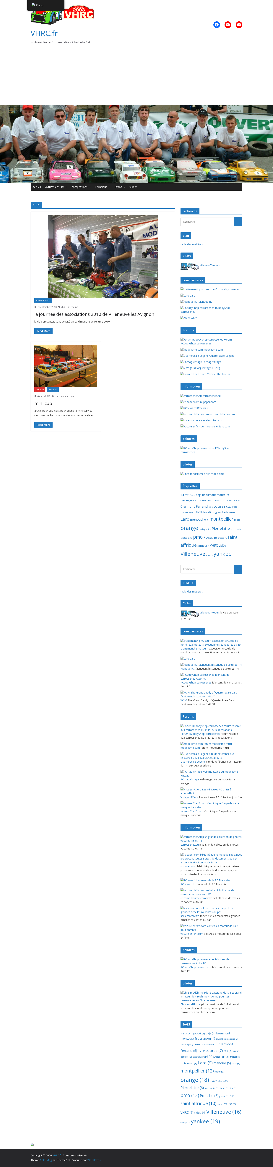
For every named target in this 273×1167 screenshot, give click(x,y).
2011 (187, 495)
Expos (118, 187)
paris (201, 529)
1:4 (182, 495)
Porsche (210, 537)
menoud (196, 519)
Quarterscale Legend (221, 355)
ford (199, 512)
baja (198, 495)
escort (192, 512)
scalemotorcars (212, 420)
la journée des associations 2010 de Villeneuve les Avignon (94, 314)
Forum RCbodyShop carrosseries (206, 341)
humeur (53, 389)
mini (73, 396)
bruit (196, 500)
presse (221, 538)
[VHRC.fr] (136, 108)
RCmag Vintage (211, 362)
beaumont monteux (215, 495)
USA (206, 545)
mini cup (43, 403)
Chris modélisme (214, 474)
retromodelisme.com (222, 414)
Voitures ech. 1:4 (54, 187)
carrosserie (205, 500)
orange (189, 527)
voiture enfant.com (218, 426)
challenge (216, 500)
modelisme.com (213, 349)
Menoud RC (205, 301)
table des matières (192, 244)
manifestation (43, 300)
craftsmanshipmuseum (225, 289)
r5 (226, 538)
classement (234, 500)
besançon (187, 500)
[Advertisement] (136, 77)
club (63, 307)
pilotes (184, 538)
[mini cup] (65, 366)
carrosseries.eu (211, 396)
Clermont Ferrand (194, 506)
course (40, 389)
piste (190, 538)
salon (200, 545)
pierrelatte (236, 529)
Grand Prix (208, 512)
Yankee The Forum (218, 374)
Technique (101, 187)
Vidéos (133, 187)
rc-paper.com (207, 402)
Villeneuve (73, 307)
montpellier (221, 519)
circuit (225, 500)
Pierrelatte (221, 528)
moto (237, 519)
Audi (192, 495)
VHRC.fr (44, 33)
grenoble (220, 512)
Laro (192, 295)
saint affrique (198, 1103)
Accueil (36, 187)
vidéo (222, 545)
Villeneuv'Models (209, 265)
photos (207, 529)
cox (228, 506)
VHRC (214, 545)
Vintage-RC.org (210, 368)
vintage (209, 555)
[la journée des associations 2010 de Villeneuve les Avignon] (102, 256)
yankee (223, 553)
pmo (198, 537)
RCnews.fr (202, 408)
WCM (193, 318)
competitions (79, 187)
